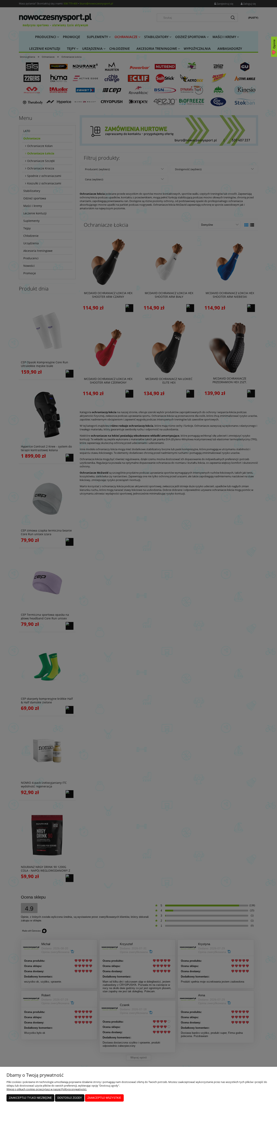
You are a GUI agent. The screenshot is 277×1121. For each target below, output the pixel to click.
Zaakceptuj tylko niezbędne (30, 1097)
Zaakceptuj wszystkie (104, 1097)
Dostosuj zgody (69, 1097)
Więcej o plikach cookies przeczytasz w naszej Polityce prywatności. (46, 1089)
